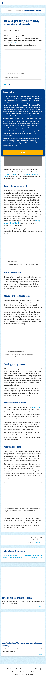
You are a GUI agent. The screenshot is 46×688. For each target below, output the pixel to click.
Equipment (18, 10)
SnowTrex (14, 43)
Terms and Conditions (19, 672)
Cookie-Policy (7, 135)
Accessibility (34, 669)
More (41, 607)
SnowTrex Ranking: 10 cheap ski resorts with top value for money (22, 644)
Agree (14, 121)
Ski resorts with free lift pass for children (17, 598)
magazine (10, 10)
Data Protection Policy (10, 145)
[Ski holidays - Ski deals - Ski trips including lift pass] (3, 10)
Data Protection (21, 669)
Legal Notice (15, 141)
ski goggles (36, 407)
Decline (11, 126)
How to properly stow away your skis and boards (33, 10)
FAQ (32, 672)
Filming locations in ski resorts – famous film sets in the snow (12, 558)
